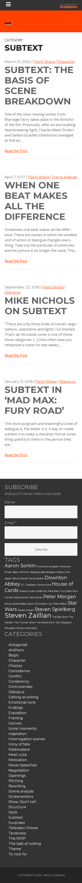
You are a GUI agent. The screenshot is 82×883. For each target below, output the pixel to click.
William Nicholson (26, 628)
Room (30, 603)
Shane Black (60, 603)
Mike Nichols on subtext (40, 306)
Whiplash (10, 628)
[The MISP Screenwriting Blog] (68, 5)
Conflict (15, 676)
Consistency (19, 681)
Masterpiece (19, 749)
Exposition (17, 713)
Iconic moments (23, 728)
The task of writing (25, 844)
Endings (16, 708)
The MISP (17, 838)
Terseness (17, 833)
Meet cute (18, 755)
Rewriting (17, 786)
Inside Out (41, 591)
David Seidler (36, 578)
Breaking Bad (38, 572)
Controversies (20, 687)
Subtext (16, 817)
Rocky (8, 603)
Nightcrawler (21, 597)
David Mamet (20, 578)
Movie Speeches (23, 765)
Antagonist (18, 645)
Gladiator (31, 584)
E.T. (23, 584)
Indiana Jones (27, 591)
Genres (15, 723)
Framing (16, 718)
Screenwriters (21, 796)
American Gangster (48, 566)
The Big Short (60, 616)
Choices (15, 666)
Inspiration (18, 734)
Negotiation (19, 770)
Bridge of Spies (55, 572)
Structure (17, 807)
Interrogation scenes (27, 739)
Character (66, 62)
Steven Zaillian (28, 615)
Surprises (17, 823)
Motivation (18, 760)
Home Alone (44, 584)
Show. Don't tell (22, 802)
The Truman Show (24, 622)
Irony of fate (19, 744)
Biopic (14, 655)
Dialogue (13, 292)
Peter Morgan (59, 596)
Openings (17, 776)
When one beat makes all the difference (36, 200)
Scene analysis (64, 177)
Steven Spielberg (55, 609)
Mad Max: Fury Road (60, 591)
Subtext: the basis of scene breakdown (39, 85)
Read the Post (16, 150)
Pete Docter (35, 597)
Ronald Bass (19, 603)
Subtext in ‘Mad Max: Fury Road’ (34, 400)
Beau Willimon (21, 572)
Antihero (16, 650)
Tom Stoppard (63, 622)
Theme (15, 849)
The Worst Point (45, 622)
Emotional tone (22, 702)
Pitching (16, 781)
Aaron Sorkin (20, 565)
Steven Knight (26, 610)
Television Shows (23, 828)
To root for (18, 854)
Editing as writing (23, 697)
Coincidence (19, 671)
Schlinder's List (43, 603)
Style (13, 812)
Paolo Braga (44, 62)
